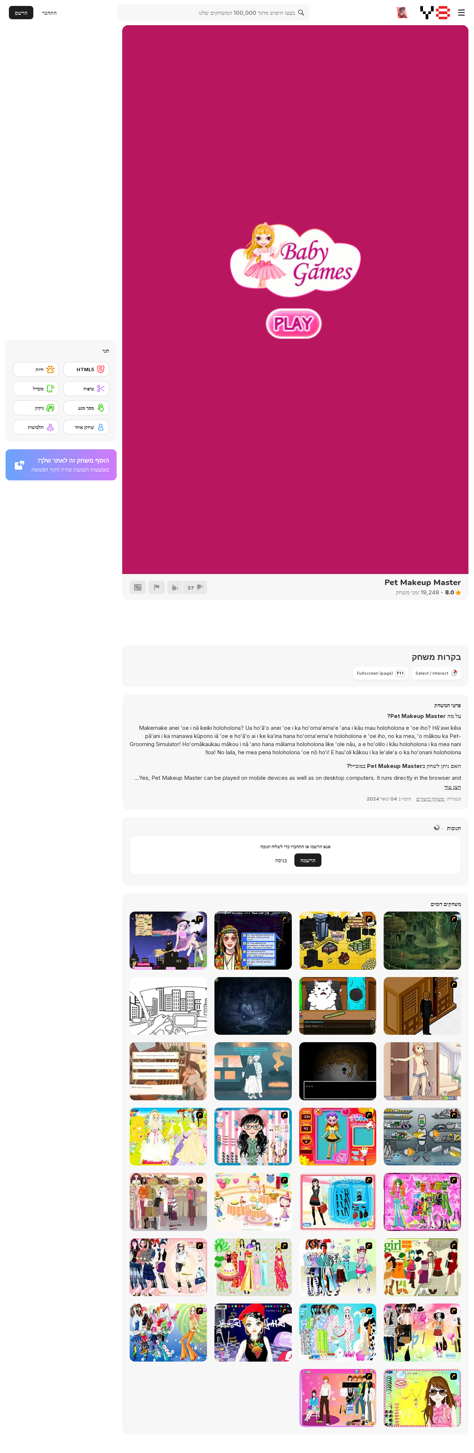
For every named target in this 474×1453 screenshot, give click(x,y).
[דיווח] (156, 587)
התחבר (49, 13)
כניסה (281, 860)
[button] (452, 787)
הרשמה (308, 860)
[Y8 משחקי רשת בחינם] (435, 12)
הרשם (21, 13)
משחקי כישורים (430, 799)
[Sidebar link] (461, 12)
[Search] (301, 12)
